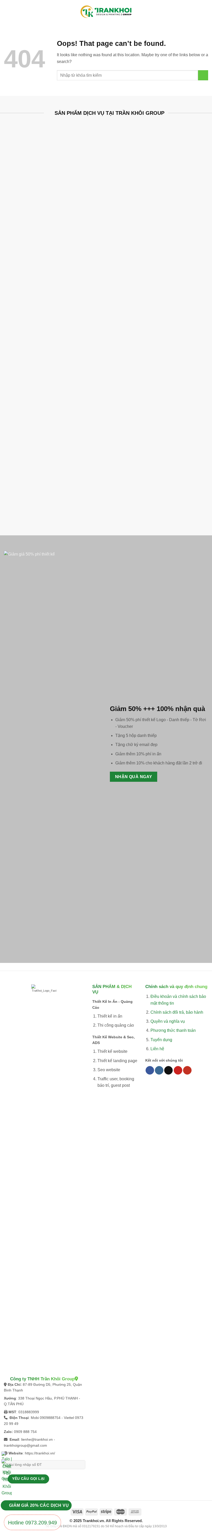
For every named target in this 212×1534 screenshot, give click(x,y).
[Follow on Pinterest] (178, 1070)
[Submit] (203, 75)
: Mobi (25, 1418)
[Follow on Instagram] (159, 1070)
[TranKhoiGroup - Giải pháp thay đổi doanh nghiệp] (106, 11)
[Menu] (8, 11)
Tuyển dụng (161, 1040)
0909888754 (50, 1418)
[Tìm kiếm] (205, 11)
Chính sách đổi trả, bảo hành (176, 1012)
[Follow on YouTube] (187, 1070)
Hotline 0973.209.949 (32, 1522)
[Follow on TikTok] (168, 1070)
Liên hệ (157, 1049)
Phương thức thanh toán (173, 1030)
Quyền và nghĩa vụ (167, 1021)
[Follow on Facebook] (150, 1070)
